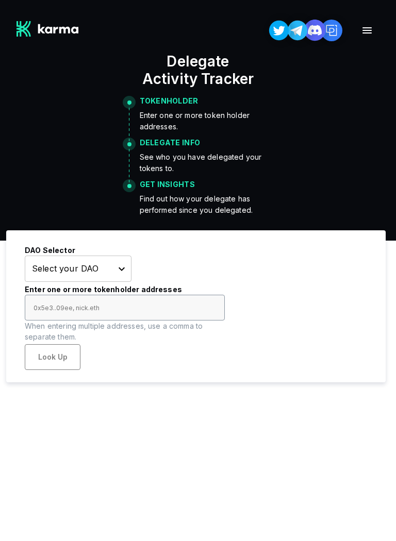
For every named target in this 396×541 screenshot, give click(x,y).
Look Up (53, 356)
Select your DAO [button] (65, 268)
